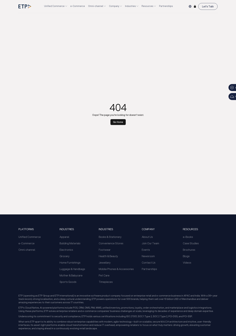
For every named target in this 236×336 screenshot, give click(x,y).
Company (114, 6)
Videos (187, 262)
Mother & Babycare (71, 275)
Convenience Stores (111, 243)
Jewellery (105, 262)
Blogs (186, 256)
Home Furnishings (70, 262)
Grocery (65, 256)
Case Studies (191, 243)
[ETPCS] (194, 6)
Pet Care (104, 275)
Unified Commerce (54, 6)
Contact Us (148, 262)
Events (146, 250)
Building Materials (70, 243)
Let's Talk (208, 6)
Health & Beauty (108, 256)
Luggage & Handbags (72, 269)
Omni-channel (95, 6)
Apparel (64, 237)
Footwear (105, 250)
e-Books (188, 237)
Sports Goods (68, 282)
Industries (130, 6)
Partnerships (166, 6)
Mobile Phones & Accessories (116, 269)
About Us (147, 237)
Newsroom (148, 256)
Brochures (189, 250)
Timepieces (106, 282)
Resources (147, 6)
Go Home (118, 122)
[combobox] (190, 6)
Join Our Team (150, 243)
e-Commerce (77, 6)
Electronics (66, 250)
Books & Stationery (110, 237)
